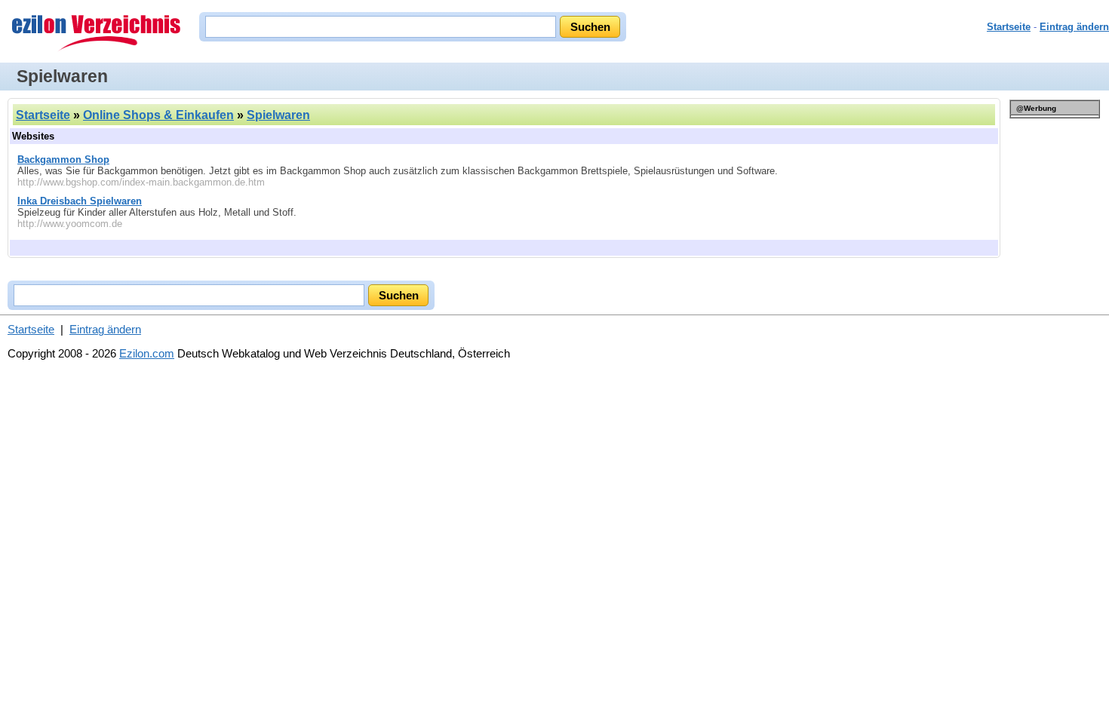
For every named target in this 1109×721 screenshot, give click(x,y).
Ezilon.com (146, 353)
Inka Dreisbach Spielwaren (79, 201)
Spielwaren (278, 115)
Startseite (1009, 26)
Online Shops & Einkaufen (158, 115)
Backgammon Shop (63, 159)
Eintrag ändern (1074, 26)
